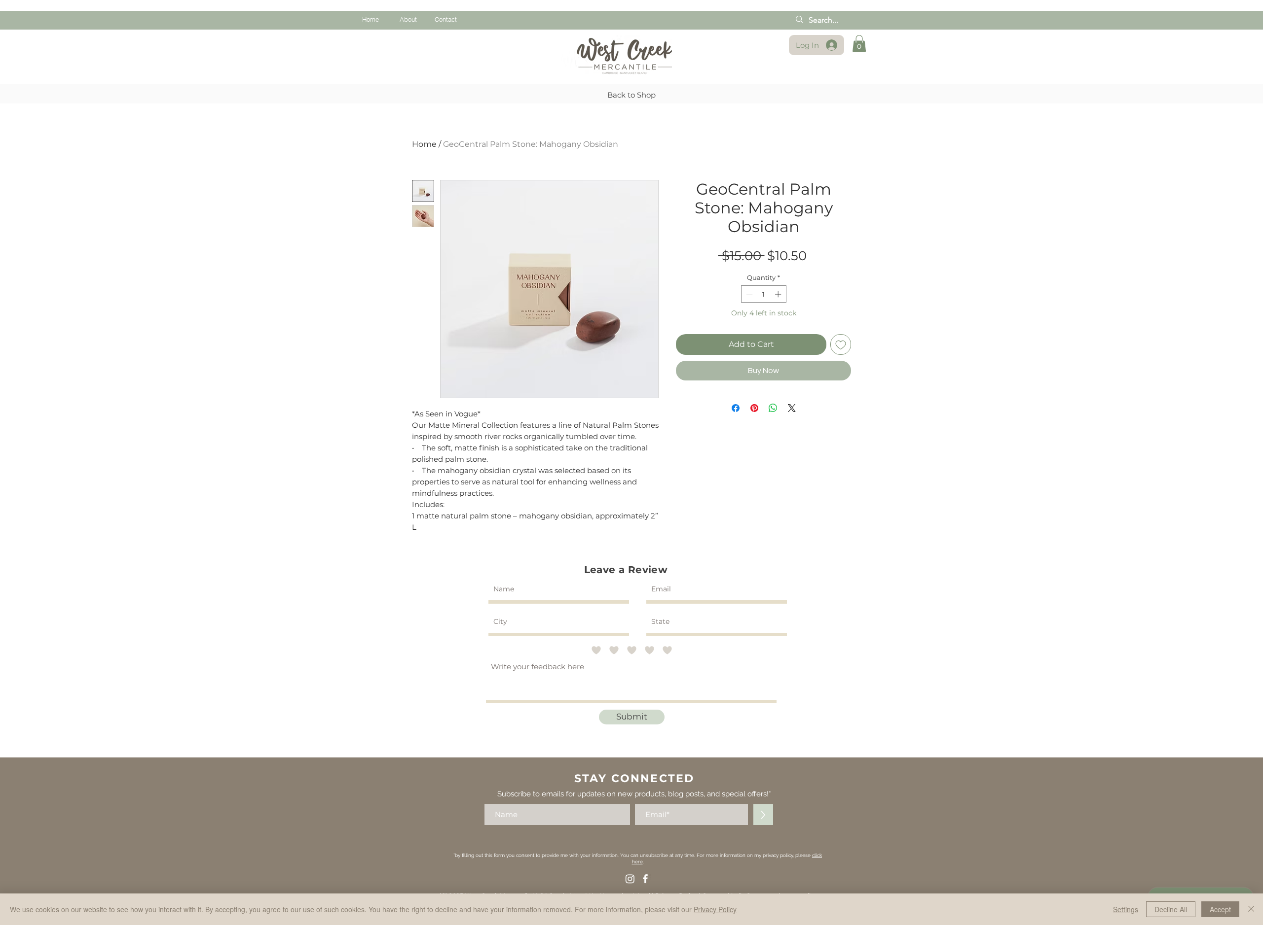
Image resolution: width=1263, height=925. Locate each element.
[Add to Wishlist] (840, 344)
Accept (1220, 909)
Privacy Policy (715, 909)
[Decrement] (748, 294)
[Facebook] (645, 879)
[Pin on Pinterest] (754, 408)
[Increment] (779, 294)
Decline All (1170, 909)
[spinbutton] (763, 294)
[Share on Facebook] (736, 408)
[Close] (1251, 909)
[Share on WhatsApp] (773, 408)
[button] (859, 43)
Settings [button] (1125, 909)
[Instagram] (630, 879)
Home (424, 144)
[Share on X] (792, 408)
